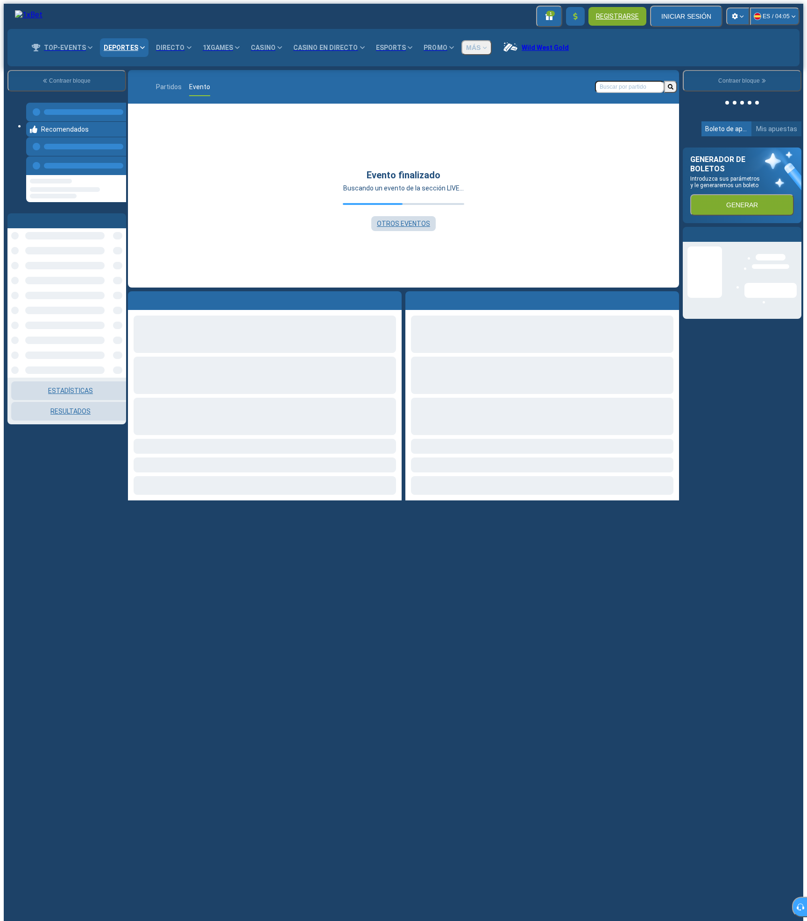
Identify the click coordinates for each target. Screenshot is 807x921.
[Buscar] (670, 87)
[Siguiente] (434, 298)
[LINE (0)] (137, 86)
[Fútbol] (155, 86)
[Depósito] (575, 16)
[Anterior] (116, 156)
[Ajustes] (738, 16)
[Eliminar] (669, 298)
